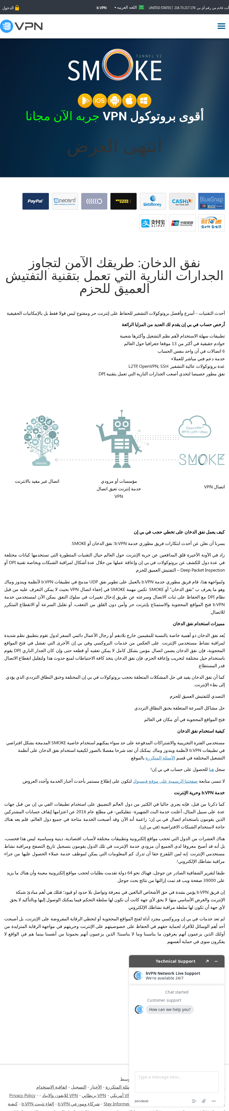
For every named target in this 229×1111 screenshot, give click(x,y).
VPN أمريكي (121, 1095)
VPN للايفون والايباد (60, 1095)
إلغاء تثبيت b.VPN (38, 1104)
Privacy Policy (22, 1095)
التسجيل (78, 1087)
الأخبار (96, 1087)
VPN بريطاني (94, 1095)
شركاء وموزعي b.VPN (79, 1104)
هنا (211, 769)
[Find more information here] (177, 1031)
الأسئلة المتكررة (160, 758)
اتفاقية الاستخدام (51, 1087)
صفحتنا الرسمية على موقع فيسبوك (165, 781)
